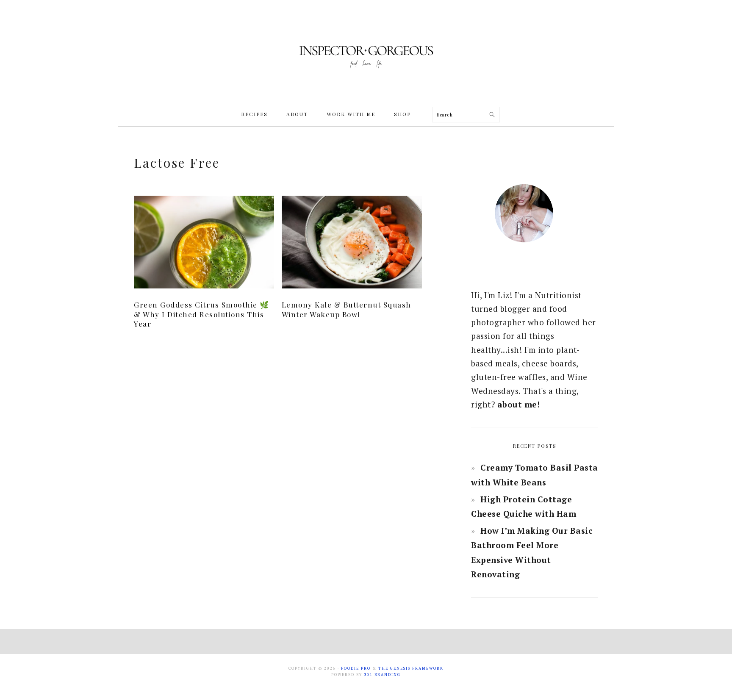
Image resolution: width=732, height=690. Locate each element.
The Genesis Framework (411, 668)
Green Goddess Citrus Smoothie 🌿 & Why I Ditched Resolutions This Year (201, 314)
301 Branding (382, 674)
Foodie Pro (356, 668)
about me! (518, 404)
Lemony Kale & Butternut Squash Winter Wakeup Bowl (346, 309)
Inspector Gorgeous (366, 50)
